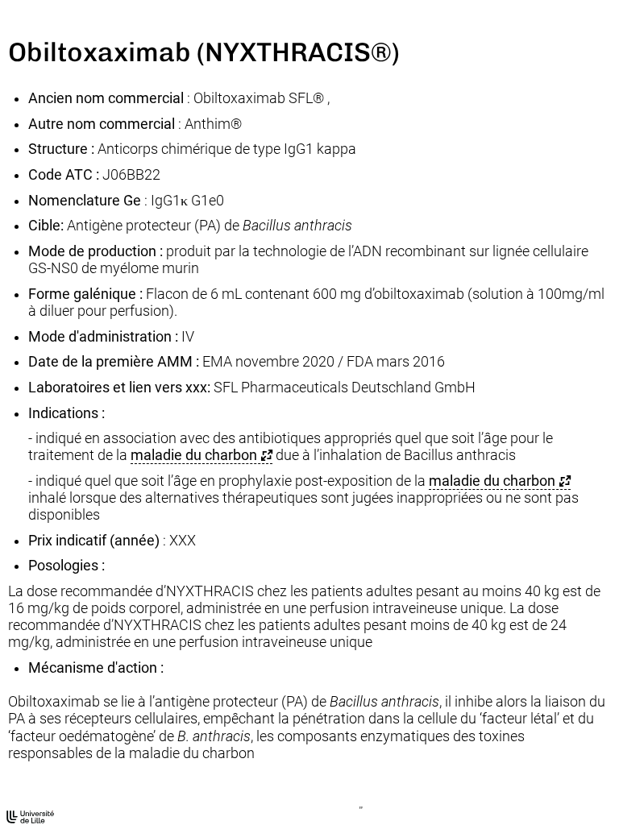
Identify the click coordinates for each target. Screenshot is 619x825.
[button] (201, 455)
